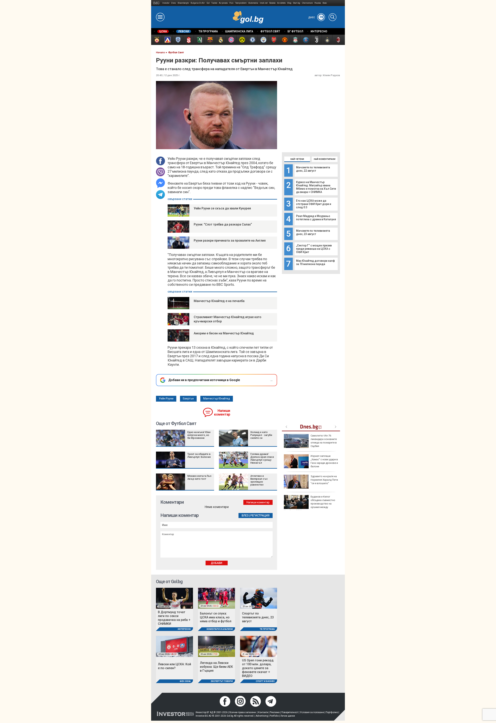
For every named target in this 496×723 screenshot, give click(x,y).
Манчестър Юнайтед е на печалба (219, 301)
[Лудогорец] (199, 40)
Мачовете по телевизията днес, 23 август (313, 232)
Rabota (272, 3)
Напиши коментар (222, 412)
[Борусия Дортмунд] (241, 40)
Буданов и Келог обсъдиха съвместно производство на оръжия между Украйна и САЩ (309, 503)
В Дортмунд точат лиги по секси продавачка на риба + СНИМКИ (174, 618)
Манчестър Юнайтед (216, 398)
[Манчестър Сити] (263, 40)
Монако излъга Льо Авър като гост (199, 477)
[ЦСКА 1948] (188, 40)
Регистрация (260, 515)
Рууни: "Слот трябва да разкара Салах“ (223, 224)
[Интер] (327, 40)
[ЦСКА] (156, 40)
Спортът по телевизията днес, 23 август (258, 617)
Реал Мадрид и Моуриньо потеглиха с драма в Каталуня (316, 217)
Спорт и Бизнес (265, 681)
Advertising (262, 715)
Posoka (317, 3)
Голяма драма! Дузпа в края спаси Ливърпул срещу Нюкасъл (262, 458)
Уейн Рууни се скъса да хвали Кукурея (222, 208)
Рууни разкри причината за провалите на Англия (230, 240)
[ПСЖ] (305, 40)
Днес (315, 17)
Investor (166, 3)
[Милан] (337, 40)
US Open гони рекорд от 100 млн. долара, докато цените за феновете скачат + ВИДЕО (258, 668)
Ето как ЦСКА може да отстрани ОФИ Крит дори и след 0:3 (313, 204)
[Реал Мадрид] (220, 40)
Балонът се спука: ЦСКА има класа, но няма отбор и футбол (215, 617)
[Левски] (167, 40)
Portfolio (274, 715)
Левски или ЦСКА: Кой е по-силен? (174, 666)
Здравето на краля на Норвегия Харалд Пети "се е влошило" (324, 480)
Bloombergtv (183, 3)
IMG (157, 3)
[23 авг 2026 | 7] (216, 646)
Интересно (184, 629)
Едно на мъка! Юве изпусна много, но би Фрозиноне (199, 435)
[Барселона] (209, 40)
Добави (216, 563)
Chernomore (307, 3)
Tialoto (214, 3)
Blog (289, 3)
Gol (208, 3)
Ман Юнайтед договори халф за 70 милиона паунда (315, 262)
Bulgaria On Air (198, 3)
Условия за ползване (312, 712)
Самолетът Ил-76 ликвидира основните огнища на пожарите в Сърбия (324, 441)
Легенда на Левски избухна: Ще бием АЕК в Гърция (216, 666)
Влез (245, 515)
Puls (231, 3)
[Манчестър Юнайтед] (284, 40)
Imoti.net (264, 3)
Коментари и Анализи (220, 629)
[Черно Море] (177, 40)
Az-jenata (223, 3)
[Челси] (252, 40)
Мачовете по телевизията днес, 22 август (313, 169)
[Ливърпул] (295, 40)
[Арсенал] (273, 40)
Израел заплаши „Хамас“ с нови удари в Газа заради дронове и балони (324, 461)
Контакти (263, 712)
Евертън (188, 398)
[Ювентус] (316, 40)
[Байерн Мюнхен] (231, 40)
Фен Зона (185, 681)
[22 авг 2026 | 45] (174, 646)
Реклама (275, 712)
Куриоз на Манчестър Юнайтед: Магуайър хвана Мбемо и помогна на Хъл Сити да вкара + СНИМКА (316, 187)
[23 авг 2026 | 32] (216, 598)
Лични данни (287, 715)
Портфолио (332, 712)
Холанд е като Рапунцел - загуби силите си (261, 435)
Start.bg (296, 3)
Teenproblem (241, 3)
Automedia (253, 3)
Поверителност (289, 712)
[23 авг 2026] (174, 598)
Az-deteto (281, 3)
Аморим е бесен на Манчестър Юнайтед (224, 333)
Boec (325, 3)
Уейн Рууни (166, 398)
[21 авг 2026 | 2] (258, 646)
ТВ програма (267, 629)
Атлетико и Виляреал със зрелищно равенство (259, 480)
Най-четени (297, 159)
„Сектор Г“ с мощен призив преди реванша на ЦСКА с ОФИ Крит (314, 249)
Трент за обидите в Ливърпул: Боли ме (199, 455)
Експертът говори (222, 681)
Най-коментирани (324, 159)
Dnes (173, 3)
